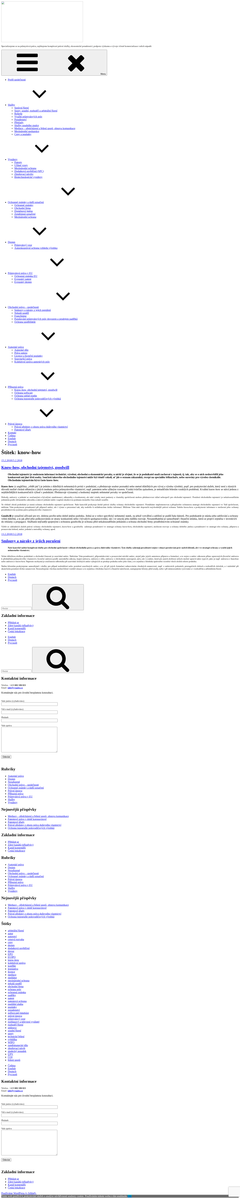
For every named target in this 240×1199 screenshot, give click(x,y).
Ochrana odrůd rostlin (25, 395)
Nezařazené (14, 781)
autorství (12, 936)
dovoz (11, 951)
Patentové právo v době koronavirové (27, 819)
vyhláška (12, 1039)
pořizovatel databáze (18, 1013)
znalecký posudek (17, 1051)
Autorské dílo (21, 350)
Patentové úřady (22, 429)
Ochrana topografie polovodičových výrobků (37, 398)
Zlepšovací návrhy (23, 174)
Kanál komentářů (17, 628)
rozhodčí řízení (15, 1024)
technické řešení (16, 1036)
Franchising (20, 316)
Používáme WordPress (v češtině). (18, 1193)
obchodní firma (16, 986)
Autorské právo (16, 347)
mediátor (12, 977)
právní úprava (15, 1016)
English (12, 438)
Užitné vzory (21, 165)
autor (10, 933)
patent (11, 998)
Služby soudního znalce (26, 125)
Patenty (18, 162)
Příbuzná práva (15, 387)
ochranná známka (17, 992)
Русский (12, 444)
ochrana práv (14, 989)
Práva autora (20, 353)
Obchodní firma (22, 208)
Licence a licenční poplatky (28, 355)
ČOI (10, 1057)
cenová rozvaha (16, 939)
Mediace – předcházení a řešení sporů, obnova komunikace (44, 128)
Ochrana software (23, 392)
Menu (103, 74)
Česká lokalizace (16, 631)
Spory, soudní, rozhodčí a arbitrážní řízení (35, 110)
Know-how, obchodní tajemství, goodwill (35, 389)
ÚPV (10, 1054)
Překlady (19, 122)
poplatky (12, 1007)
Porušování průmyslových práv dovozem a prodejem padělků (46, 319)
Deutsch (12, 441)
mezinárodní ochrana (18, 980)
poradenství (14, 1010)
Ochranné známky (23, 205)
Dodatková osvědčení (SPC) (29, 171)
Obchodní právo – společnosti (23, 307)
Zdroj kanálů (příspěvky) (20, 625)
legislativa (13, 968)
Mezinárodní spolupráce (26, 131)
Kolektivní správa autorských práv (32, 361)
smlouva (12, 1027)
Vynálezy (12, 159)
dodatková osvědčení (19, 948)
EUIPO (12, 957)
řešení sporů (14, 1060)
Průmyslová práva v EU (20, 273)
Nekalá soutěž (21, 313)
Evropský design (23, 282)
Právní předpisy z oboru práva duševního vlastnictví (41, 426)
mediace (12, 974)
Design (11, 242)
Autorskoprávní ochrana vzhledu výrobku (35, 248)
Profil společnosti (17, 79)
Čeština (12, 435)
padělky (12, 995)
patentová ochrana (17, 1001)
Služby (11, 104)
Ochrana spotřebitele (25, 321)
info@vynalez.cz (15, 688)
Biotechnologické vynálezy (28, 177)
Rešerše (18, 113)
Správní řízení (21, 107)
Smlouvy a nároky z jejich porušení (32, 310)
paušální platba (15, 1004)
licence (11, 971)
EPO (10, 954)
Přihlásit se (13, 622)
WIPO (11, 1042)
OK (130, 1196)
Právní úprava (15, 423)
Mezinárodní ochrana (25, 168)
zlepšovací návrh (16, 1048)
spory (11, 1033)
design (11, 945)
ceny (10, 942)
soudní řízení (14, 1030)
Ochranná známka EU (25, 276)
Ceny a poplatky (22, 134)
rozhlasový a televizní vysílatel (23, 1021)
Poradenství (20, 119)
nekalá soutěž (15, 983)
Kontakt (12, 432)
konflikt (12, 965)
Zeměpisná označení (24, 214)
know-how (13, 960)
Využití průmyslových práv (28, 116)
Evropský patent (22, 279)
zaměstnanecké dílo (18, 1045)
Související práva (23, 358)
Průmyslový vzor (23, 245)
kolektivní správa (16, 963)
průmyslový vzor (16, 1018)
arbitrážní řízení (16, 930)
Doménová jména (23, 211)
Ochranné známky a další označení (26, 202)
